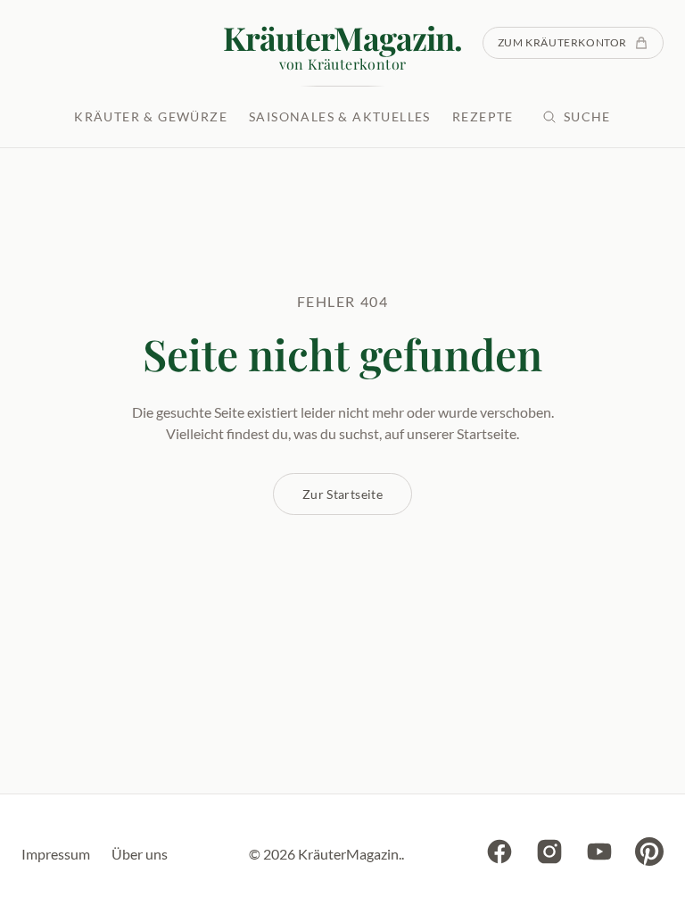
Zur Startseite (342, 494)
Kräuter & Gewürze (150, 116)
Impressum (55, 853)
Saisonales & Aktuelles (340, 116)
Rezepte (483, 116)
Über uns (139, 853)
